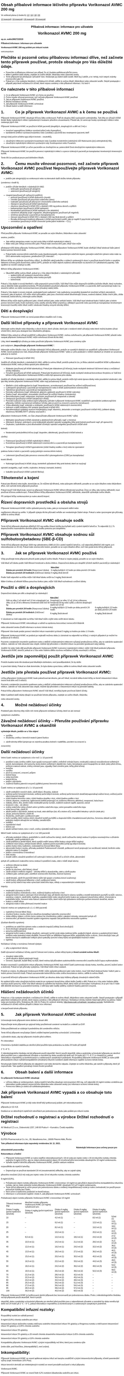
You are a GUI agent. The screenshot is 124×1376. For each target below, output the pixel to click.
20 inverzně (40, 19)
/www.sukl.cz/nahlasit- (77, 1002)
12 (28, 15)
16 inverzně (17, 19)
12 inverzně (6, 19)
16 (32, 15)
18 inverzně (29, 19)
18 (35, 15)
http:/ (66, 1002)
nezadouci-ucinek (95, 1002)
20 (39, 15)
